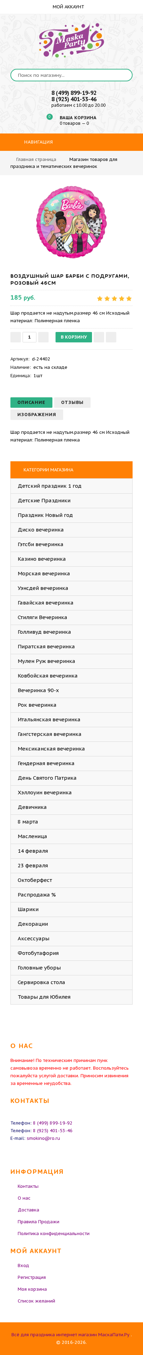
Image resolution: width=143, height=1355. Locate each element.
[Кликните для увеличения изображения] (71, 222)
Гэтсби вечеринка (41, 544)
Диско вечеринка (41, 529)
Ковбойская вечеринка (48, 675)
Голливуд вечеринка (44, 631)
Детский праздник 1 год (50, 485)
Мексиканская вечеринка (51, 748)
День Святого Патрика (47, 777)
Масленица (32, 836)
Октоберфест (35, 880)
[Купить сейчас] (111, 337)
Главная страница (36, 159)
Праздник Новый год (45, 515)
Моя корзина (32, 1289)
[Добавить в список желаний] (99, 337)
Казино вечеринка (42, 558)
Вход (23, 1265)
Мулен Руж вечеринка (46, 661)
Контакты (28, 1186)
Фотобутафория (38, 953)
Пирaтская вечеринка (46, 646)
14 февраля (33, 850)
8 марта (28, 821)
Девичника (32, 807)
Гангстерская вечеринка (50, 734)
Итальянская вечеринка (49, 719)
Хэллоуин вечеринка (45, 792)
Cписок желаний (36, 1301)
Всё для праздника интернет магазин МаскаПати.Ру (70, 1335)
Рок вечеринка (37, 704)
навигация (38, 142)
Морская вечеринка (44, 573)
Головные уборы (39, 967)
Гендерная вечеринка (46, 763)
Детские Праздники (44, 500)
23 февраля (33, 865)
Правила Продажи (38, 1222)
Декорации (33, 923)
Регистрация (32, 1277)
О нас (24, 1198)
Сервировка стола (41, 982)
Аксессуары (33, 938)
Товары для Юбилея (44, 996)
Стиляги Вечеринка (42, 617)
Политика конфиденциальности (54, 1233)
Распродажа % (37, 894)
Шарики (28, 909)
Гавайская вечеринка (46, 602)
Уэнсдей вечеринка (43, 588)
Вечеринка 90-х (38, 690)
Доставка (28, 1210)
